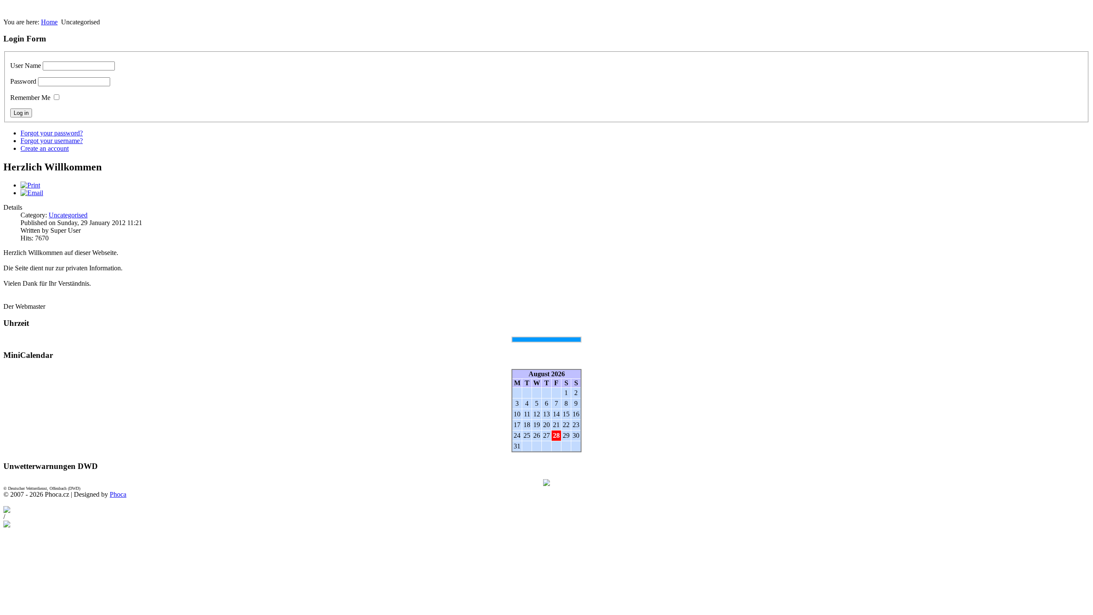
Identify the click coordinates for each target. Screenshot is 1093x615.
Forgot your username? (51, 140)
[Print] (30, 185)
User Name (25, 65)
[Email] (31, 192)
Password (23, 81)
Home (49, 22)
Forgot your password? (51, 133)
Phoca (118, 494)
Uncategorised (68, 215)
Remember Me (30, 97)
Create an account (44, 148)
